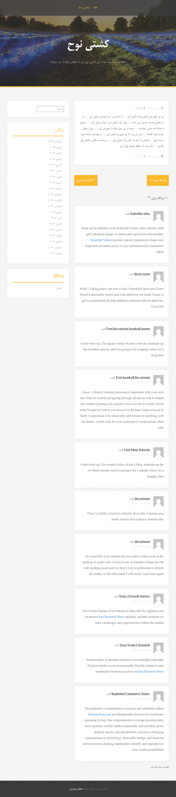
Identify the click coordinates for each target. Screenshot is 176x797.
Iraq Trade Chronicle (135, 645)
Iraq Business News (111, 617)
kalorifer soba (140, 214)
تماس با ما (84, 7)
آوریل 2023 (55, 165)
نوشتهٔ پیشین (84, 180)
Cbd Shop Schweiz (137, 450)
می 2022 (56, 218)
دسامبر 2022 (54, 188)
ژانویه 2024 (55, 153)
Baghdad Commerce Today (130, 694)
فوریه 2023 (55, 177)
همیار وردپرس (75, 788)
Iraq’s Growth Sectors (134, 596)
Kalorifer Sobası (101, 240)
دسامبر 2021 (54, 247)
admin (138, 108)
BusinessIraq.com (99, 714)
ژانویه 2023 (55, 183)
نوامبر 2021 (55, 253)
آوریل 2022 (55, 224)
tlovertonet (142, 499)
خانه (95, 7)
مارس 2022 (55, 230)
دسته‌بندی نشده (153, 156)
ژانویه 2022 (55, 241)
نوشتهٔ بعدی (159, 180)
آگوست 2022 (54, 200)
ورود (59, 288)
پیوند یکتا (139, 156)
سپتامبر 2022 (54, 194)
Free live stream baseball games (128, 329)
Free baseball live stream (133, 377)
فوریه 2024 (55, 147)
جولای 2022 (54, 206)
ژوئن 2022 (55, 212)
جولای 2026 (54, 141)
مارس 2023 (55, 171)
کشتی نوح (88, 45)
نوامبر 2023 (55, 159)
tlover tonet (142, 274)
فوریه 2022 (55, 235)
